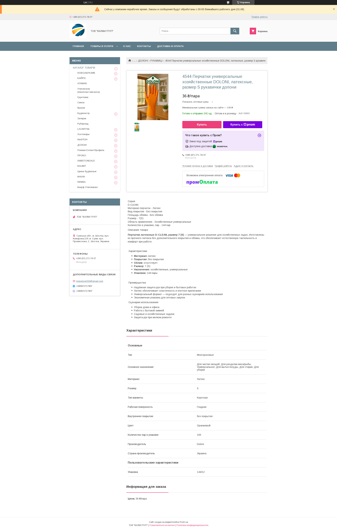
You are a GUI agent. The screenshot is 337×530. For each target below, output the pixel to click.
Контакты (144, 46)
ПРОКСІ (81, 155)
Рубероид (82, 123)
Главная (78, 46)
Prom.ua (184, 522)
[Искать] (234, 31)
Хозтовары (83, 134)
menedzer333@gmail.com (89, 281)
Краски (81, 107)
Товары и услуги (101, 46)
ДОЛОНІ (143, 60)
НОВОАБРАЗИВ (86, 73)
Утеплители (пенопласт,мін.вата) (88, 90)
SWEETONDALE (86, 160)
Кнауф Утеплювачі (87, 187)
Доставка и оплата (170, 46)
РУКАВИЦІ (156, 60)
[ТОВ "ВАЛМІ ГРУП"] (78, 37)
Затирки (81, 118)
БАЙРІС (81, 78)
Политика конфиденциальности (192, 525)
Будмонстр (83, 113)
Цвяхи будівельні (86, 171)
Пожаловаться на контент (162, 525)
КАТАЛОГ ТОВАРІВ (84, 67)
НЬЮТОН (82, 139)
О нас (127, 46)
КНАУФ (81, 176)
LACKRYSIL (83, 129)
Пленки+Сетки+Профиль (90, 150)
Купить (202, 124)
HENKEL (81, 182)
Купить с (236, 124)
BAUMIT (81, 166)
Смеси (80, 102)
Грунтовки (82, 97)
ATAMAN (82, 83)
